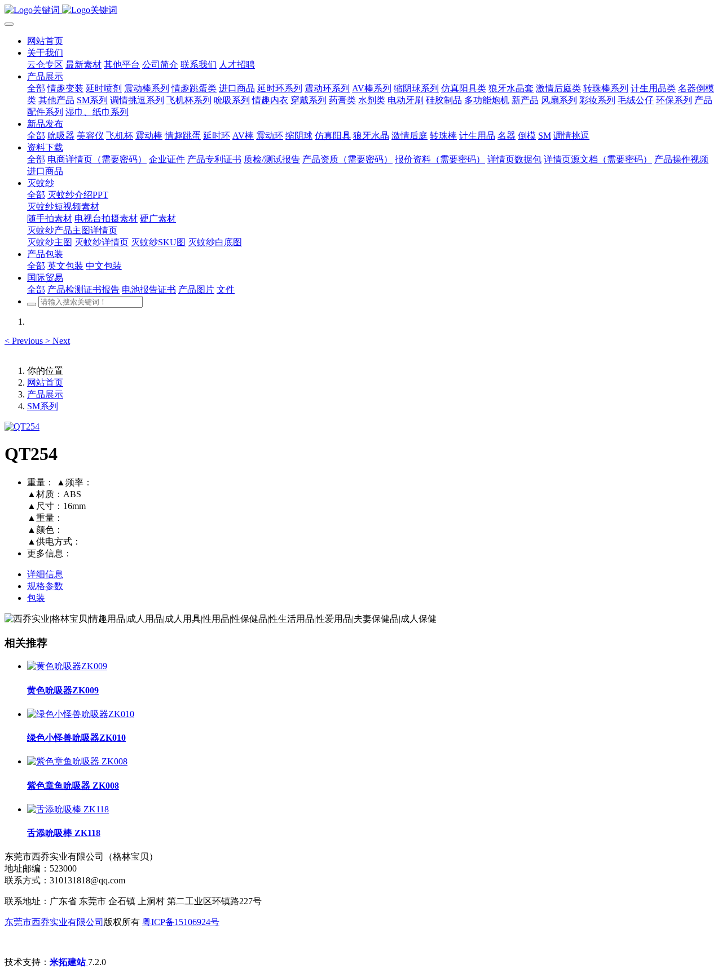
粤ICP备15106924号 (180, 922)
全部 (36, 88)
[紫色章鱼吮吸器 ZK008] (77, 761)
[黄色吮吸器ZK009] (67, 666)
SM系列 (42, 406)
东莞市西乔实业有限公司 (54, 922)
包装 (36, 598)
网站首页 (45, 41)
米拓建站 (69, 962)
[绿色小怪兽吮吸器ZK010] (80, 714)
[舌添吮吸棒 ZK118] (68, 809)
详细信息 (45, 574)
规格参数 (45, 586)
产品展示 (45, 394)
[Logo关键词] (361, 10)
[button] (25, 341)
